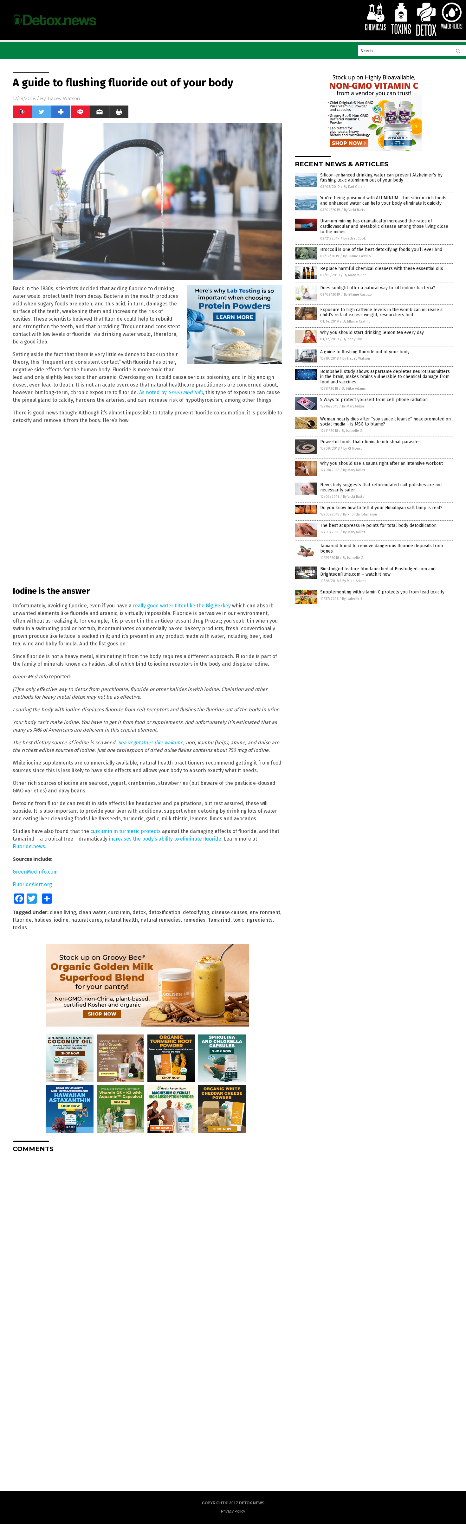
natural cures (86, 920)
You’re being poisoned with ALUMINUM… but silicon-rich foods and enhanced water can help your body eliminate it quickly (383, 200)
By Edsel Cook (354, 238)
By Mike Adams (354, 389)
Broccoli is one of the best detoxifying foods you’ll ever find (381, 249)
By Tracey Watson (356, 358)
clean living (63, 912)
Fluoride (22, 920)
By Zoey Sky (352, 339)
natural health (121, 920)
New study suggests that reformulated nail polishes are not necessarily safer (381, 487)
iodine (61, 920)
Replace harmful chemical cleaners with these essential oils (381, 268)
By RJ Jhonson (354, 448)
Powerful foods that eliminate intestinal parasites (370, 442)
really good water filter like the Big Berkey (182, 606)
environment (265, 912)
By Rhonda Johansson (360, 514)
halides (42, 920)
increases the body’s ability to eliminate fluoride (165, 839)
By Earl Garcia (355, 187)
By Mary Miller (355, 275)
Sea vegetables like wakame (150, 743)
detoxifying (196, 912)
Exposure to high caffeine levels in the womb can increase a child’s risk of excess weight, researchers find (381, 312)
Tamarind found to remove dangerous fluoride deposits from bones (381, 548)
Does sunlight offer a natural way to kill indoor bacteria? (377, 288)
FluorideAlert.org (32, 884)
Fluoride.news (29, 846)
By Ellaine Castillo (357, 256)
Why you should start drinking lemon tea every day (372, 332)
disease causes (229, 912)
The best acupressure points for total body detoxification (378, 525)
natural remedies (160, 920)
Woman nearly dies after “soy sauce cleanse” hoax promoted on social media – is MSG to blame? (385, 421)
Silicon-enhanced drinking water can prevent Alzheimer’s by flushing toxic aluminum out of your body (381, 177)
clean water (92, 912)
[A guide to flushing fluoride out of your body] (55, 28)
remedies (194, 920)
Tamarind (219, 920)
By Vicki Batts (354, 210)
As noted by (171, 392)
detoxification (164, 912)
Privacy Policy (233, 1511)
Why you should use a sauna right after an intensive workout (381, 463)
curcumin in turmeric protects (125, 831)
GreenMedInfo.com (35, 872)
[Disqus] (147, 1236)
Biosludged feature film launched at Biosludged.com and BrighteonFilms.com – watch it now (378, 571)
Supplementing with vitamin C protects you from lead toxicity (382, 592)
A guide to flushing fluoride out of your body (365, 352)
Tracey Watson (63, 98)
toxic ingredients (253, 920)
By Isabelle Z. (352, 431)
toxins (20, 928)
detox (139, 912)
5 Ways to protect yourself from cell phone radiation (374, 399)
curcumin (119, 912)
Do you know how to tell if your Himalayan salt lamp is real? (381, 507)
